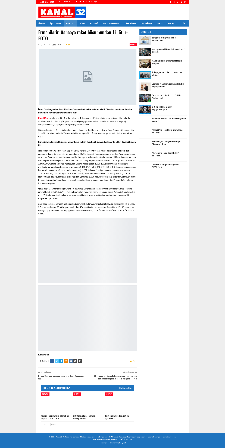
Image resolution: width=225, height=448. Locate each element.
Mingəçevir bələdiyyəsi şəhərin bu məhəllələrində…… (164, 39)
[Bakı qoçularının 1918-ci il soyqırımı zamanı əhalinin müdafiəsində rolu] (145, 75)
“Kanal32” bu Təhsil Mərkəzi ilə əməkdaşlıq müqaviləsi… (167, 131)
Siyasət (41, 23)
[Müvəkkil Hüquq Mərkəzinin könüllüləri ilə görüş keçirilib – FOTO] (55, 402)
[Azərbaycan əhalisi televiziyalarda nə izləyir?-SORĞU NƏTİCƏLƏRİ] (145, 52)
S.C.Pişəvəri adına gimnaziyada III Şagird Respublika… (167, 62)
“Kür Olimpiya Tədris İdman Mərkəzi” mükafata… (165, 154)
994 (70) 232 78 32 (126, 439)
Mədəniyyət (147, 23)
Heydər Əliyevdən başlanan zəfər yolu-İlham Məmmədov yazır (61, 377)
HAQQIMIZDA (79, 2)
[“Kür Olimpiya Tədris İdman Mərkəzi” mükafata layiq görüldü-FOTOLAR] (145, 156)
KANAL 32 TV (68, 2)
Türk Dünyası (130, 23)
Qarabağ (94, 23)
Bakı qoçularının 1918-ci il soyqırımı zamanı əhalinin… (168, 73)
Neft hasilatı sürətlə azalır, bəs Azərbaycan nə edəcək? (169, 120)
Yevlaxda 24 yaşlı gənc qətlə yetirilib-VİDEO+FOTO (166, 166)
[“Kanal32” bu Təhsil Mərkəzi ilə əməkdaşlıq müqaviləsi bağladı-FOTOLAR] (145, 132)
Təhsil (160, 23)
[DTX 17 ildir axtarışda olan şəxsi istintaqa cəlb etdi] (87, 402)
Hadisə (171, 23)
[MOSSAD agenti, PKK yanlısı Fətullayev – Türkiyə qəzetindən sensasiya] (145, 144)
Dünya (82, 23)
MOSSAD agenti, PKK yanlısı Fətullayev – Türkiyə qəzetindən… (167, 143)
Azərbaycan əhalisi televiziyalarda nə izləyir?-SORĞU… (168, 50)
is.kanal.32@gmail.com (106, 439)
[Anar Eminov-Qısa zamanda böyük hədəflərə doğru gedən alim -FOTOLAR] (145, 86)
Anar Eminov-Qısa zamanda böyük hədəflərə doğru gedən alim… (168, 85)
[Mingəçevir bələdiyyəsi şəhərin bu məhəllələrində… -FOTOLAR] (145, 40)
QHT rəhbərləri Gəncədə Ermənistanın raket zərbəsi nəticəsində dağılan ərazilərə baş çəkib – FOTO (115, 377)
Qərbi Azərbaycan (111, 23)
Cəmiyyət (70, 23)
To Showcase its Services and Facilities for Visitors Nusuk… (168, 96)
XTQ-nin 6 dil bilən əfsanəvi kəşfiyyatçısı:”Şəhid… (162, 108)
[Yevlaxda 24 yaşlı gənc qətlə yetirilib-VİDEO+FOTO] (145, 167)
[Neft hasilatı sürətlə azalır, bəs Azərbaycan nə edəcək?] (145, 121)
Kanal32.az (43, 118)
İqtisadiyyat (55, 23)
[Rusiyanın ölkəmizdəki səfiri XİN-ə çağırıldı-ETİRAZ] (119, 402)
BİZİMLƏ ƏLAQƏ (91, 2)
